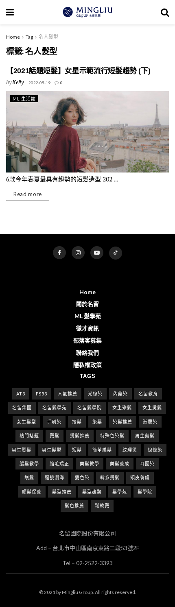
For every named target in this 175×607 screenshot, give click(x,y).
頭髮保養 (32, 491)
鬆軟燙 (102, 505)
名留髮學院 (89, 407)
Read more (27, 194)
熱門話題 (29, 435)
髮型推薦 (62, 491)
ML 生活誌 (24, 98)
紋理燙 (129, 449)
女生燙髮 (152, 407)
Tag (29, 37)
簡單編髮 (102, 449)
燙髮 (54, 435)
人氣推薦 (67, 393)
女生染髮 (122, 407)
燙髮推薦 (80, 435)
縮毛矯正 (59, 463)
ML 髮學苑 (87, 315)
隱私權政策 (87, 364)
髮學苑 (119, 491)
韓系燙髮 (110, 477)
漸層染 (150, 421)
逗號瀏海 (54, 477)
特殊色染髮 (112, 435)
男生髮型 (51, 449)
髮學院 (145, 491)
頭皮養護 (140, 477)
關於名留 (87, 303)
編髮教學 (29, 463)
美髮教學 (89, 463)
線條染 (155, 449)
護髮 (29, 477)
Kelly (18, 82)
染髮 (97, 421)
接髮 (77, 421)
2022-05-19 (39, 82)
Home (13, 37)
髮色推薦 (74, 505)
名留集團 (22, 407)
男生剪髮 (145, 435)
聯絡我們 (87, 352)
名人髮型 (48, 37)
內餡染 (120, 393)
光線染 (95, 393)
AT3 (20, 393)
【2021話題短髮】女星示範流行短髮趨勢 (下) (78, 71)
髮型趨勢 (92, 491)
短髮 (77, 449)
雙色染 (82, 477)
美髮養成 (119, 463)
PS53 (41, 393)
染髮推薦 (122, 421)
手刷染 (54, 421)
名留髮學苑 (54, 407)
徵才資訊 (87, 328)
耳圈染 (147, 463)
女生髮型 (26, 421)
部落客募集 (87, 340)
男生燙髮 (21, 449)
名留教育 (148, 393)
